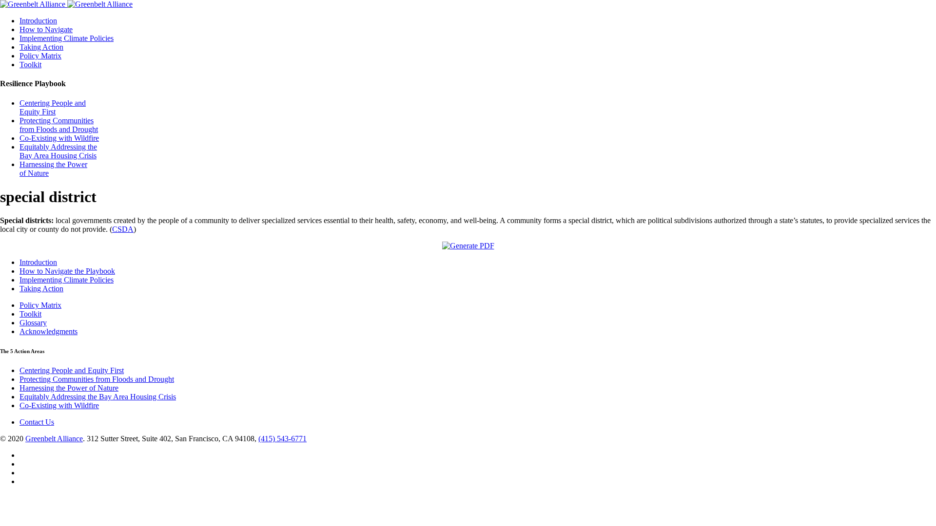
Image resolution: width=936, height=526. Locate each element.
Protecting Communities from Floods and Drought (59, 124)
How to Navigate (46, 29)
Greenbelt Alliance (54, 438)
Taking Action (41, 47)
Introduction (38, 21)
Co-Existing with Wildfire (59, 138)
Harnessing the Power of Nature (69, 388)
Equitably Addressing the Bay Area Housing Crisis (58, 151)
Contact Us (37, 422)
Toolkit (30, 64)
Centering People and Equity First (53, 107)
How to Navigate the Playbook (67, 271)
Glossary (33, 323)
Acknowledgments (49, 331)
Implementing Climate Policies (67, 38)
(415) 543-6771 (282, 438)
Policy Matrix (40, 56)
